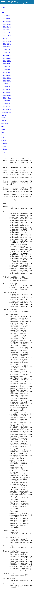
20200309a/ (7, 67)
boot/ (3, 118)
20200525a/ (7, 81)
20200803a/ (7, 86)
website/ (4, 149)
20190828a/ (7, 18)
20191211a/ (7, 35)
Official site (29, 3)
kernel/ (3, 135)
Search (13, 3)
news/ (4, 115)
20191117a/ (7, 27)
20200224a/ (7, 61)
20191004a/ (7, 24)
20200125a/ (7, 47)
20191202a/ (7, 32)
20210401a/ (7, 98)
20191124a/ (7, 30)
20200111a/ (7, 41)
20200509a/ (7, 78)
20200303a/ (7, 64)
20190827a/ (7, 15)
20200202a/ (7, 49)
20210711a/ (7, 109)
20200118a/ (7, 44)
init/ (2, 132)
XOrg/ (3, 152)
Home (3, 7)
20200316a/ (7, 69)
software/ (4, 140)
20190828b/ (7, 21)
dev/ (2, 126)
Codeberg (20, 3)
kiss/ (2, 138)
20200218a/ (7, 58)
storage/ (4, 143)
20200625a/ (7, 84)
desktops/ (4, 123)
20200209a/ (7, 52)
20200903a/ (7, 89)
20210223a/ (7, 92)
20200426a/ (7, 75)
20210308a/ (7, 95)
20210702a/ (7, 106)
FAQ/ (3, 129)
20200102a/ (7, 38)
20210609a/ (7, 103)
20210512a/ (7, 101)
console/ (4, 120)
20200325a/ (7, 72)
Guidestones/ (6, 112)
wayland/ (4, 146)
